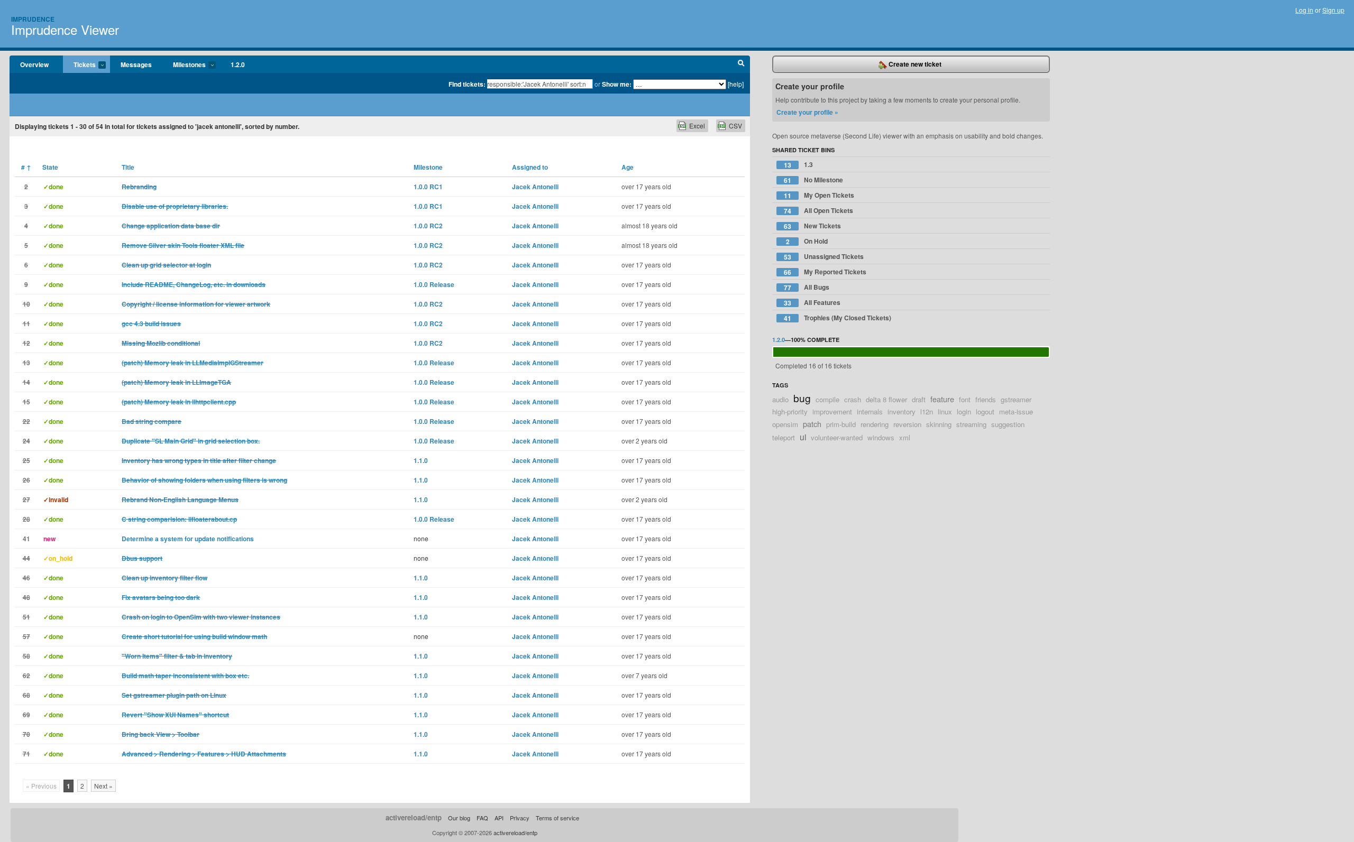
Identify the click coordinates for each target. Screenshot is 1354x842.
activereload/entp (414, 817)
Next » (103, 785)
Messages (136, 64)
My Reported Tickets (825, 272)
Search (741, 64)
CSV (735, 125)
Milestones (184, 65)
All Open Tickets (818, 211)
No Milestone (813, 180)
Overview (34, 64)
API (499, 817)
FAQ (482, 817)
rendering (875, 424)
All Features (812, 303)
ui (803, 436)
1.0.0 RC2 (428, 225)
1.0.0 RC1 (428, 186)
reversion (907, 424)
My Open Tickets (819, 195)
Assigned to (530, 167)
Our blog (459, 817)
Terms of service (557, 817)
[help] (736, 83)
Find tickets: (467, 84)
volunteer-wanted (837, 437)
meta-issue (1016, 411)
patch (812, 423)
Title (128, 167)
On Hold (807, 241)
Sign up (1333, 9)
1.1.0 (421, 460)
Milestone (428, 167)
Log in (1304, 9)
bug (802, 398)
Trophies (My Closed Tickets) (837, 318)
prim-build (841, 424)
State (50, 167)
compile (827, 399)
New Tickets (812, 226)
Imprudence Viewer (65, 29)
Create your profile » (807, 112)
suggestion (1007, 424)
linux (945, 411)
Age (627, 167)
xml (904, 437)
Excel (697, 125)
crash (852, 399)
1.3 (798, 165)
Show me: (617, 84)
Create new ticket (914, 64)
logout (985, 411)
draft (919, 399)
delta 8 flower (886, 399)
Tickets (79, 65)
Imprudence (32, 19)
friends (985, 399)
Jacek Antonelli (535, 186)
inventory (902, 411)
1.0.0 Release (434, 284)
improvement (832, 411)
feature (942, 398)
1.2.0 (238, 64)
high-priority (790, 411)
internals (870, 411)
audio (780, 399)
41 (26, 538)
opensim (785, 424)
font (965, 399)
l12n (926, 411)
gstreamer (1016, 399)
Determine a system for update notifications (188, 538)
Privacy (519, 817)
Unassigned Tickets (824, 257)
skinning (939, 424)
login (964, 411)
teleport (783, 437)
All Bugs (806, 287)
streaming (971, 424)
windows (880, 437)
